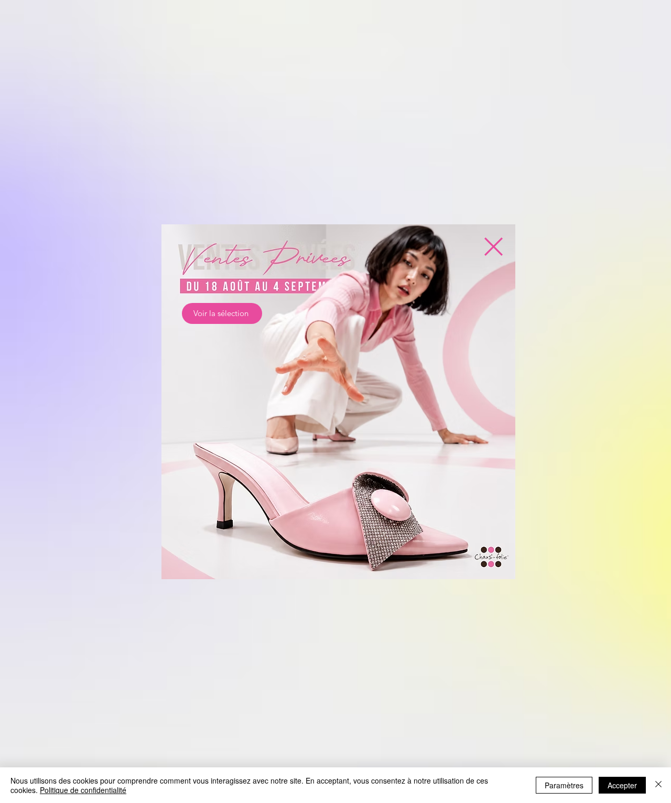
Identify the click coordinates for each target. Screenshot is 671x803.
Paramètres (564, 785)
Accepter (622, 785)
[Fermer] (658, 785)
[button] (493, 246)
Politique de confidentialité (83, 790)
